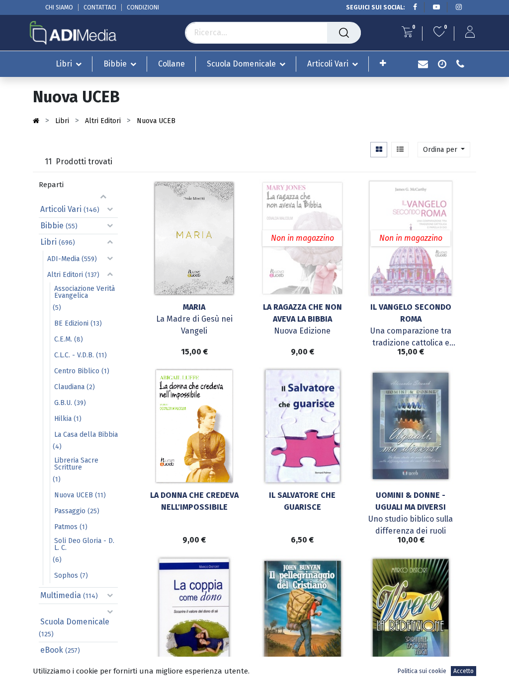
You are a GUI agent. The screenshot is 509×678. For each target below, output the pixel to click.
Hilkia (63, 418)
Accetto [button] (463, 671)
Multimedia (60, 595)
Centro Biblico (76, 371)
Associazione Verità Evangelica (84, 292)
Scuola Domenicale (74, 621)
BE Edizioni (71, 323)
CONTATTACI (100, 7)
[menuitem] (171, 63)
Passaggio (69, 511)
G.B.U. (63, 403)
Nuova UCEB (73, 495)
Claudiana (69, 387)
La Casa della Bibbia (86, 434)
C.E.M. (63, 339)
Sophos (66, 575)
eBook (51, 650)
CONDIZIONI (143, 7)
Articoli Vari (61, 209)
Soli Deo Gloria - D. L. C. (84, 544)
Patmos (66, 527)
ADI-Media (63, 259)
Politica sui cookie (422, 671)
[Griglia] (378, 149)
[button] (383, 63)
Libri (48, 242)
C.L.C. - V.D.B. (74, 355)
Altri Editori (65, 275)
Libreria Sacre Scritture (76, 464)
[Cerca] (344, 33)
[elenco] (400, 149)
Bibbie (52, 225)
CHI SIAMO (59, 7)
